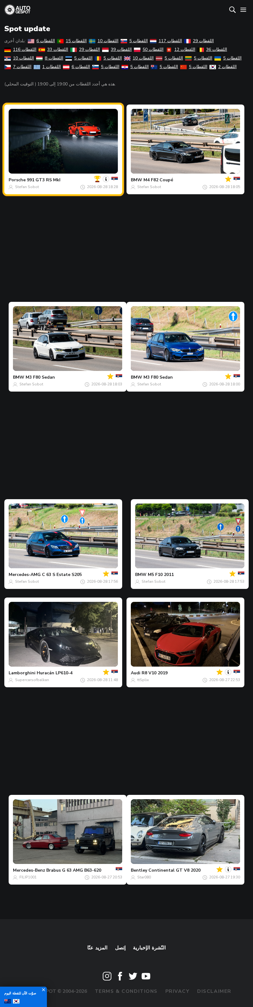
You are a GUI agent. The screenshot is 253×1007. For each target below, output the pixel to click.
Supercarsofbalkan (32, 679)
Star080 (144, 877)
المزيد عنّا (97, 947)
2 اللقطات (227, 67)
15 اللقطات (76, 41)
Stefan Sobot (27, 186)
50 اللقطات (153, 49)
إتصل (120, 947)
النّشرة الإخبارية (149, 947)
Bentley (139, 870)
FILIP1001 (28, 877)
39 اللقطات (121, 49)
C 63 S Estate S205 (62, 574)
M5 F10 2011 (161, 574)
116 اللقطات (24, 49)
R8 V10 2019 (155, 673)
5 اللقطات (138, 41)
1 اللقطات (51, 67)
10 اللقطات (107, 41)
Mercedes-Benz (29, 870)
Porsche (17, 180)
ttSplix (143, 679)
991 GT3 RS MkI (43, 180)
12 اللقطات (184, 49)
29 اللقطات (203, 41)
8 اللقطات (54, 58)
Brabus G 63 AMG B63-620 (73, 870)
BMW (136, 180)
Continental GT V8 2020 (174, 870)
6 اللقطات (45, 41)
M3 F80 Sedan (40, 377)
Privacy (177, 991)
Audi (135, 673)
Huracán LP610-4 (55, 673)
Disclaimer (214, 991)
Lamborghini (22, 673)
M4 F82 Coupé (158, 180)
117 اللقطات (170, 41)
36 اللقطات (216, 49)
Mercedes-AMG (25, 574)
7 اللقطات (22, 67)
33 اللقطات (57, 49)
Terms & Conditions (126, 991)
